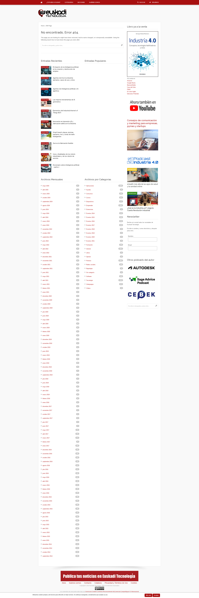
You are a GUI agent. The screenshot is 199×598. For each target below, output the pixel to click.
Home (42, 26)
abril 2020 (45, 323)
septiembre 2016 (47, 461)
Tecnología (44, 67)
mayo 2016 (45, 477)
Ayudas (88, 190)
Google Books (131, 83)
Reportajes (89, 268)
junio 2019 (45, 351)
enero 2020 (45, 335)
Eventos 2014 (90, 213)
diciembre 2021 (47, 256)
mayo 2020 (45, 320)
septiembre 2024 (47, 201)
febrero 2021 (46, 288)
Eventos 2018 (90, 229)
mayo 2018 (45, 386)
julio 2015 (45, 516)
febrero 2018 (46, 398)
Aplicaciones (90, 186)
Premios (88, 260)
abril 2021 (45, 280)
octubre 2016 (46, 457)
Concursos (89, 193)
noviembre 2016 (47, 453)
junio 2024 (45, 209)
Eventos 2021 (90, 241)
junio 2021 (45, 272)
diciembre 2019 (47, 339)
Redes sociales (90, 264)
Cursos (88, 197)
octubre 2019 (46, 347)
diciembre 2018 (47, 367)
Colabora (98, 583)
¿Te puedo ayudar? (53, 2)
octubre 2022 (46, 233)
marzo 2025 (46, 193)
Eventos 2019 (90, 233)
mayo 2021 (45, 276)
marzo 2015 (46, 532)
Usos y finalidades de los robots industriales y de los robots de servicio (64, 156)
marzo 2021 (46, 284)
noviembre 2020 (47, 300)
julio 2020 (45, 312)
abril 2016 (45, 481)
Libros (88, 253)
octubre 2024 (46, 197)
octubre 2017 (46, 414)
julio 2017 (45, 422)
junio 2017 (45, 426)
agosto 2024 (46, 205)
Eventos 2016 (90, 221)
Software (89, 276)
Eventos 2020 (90, 237)
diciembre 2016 (47, 449)
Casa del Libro (131, 87)
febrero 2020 (46, 331)
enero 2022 (45, 253)
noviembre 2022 (47, 229)
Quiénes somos (94, 2)
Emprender (89, 205)
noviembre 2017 (47, 410)
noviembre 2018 (47, 371)
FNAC (129, 89)
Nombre (130, 236)
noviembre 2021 (47, 260)
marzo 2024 (46, 221)
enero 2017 (45, 446)
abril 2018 (45, 390)
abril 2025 (45, 190)
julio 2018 (45, 379)
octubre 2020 (46, 304)
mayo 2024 (45, 213)
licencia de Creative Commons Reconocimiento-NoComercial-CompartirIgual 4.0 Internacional (112, 591)
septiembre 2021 (47, 268)
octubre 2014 (46, 552)
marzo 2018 (46, 394)
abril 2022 (45, 249)
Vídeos (88, 288)
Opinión (88, 256)
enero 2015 (45, 540)
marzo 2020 (46, 327)
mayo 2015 (45, 524)
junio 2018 (45, 383)
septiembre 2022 (47, 237)
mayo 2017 (45, 430)
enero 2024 (45, 225)
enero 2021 (45, 292)
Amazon (129, 80)
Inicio (64, 583)
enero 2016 (45, 493)
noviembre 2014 (47, 548)
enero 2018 (45, 402)
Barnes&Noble (131, 85)
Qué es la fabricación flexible (63, 143)
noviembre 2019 (47, 343)
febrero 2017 (46, 442)
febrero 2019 (46, 359)
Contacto (87, 583)
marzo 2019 (46, 355)
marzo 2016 (46, 485)
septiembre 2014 (47, 556)
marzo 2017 (46, 438)
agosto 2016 (46, 465)
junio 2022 (45, 241)
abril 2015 (45, 528)
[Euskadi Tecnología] (52, 17)
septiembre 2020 (47, 308)
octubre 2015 (46, 505)
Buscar (142, 2)
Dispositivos (90, 201)
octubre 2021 (46, 264)
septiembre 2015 (47, 509)
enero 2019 (45, 363)
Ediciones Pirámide (133, 94)
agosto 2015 (46, 513)
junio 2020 (45, 316)
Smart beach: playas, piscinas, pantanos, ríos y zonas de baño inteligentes (64, 134)
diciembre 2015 (47, 497)
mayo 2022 (45, 245)
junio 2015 (45, 520)
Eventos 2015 (90, 217)
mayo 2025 (45, 186)
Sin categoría (90, 272)
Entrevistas (89, 209)
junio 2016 (45, 473)
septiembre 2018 (47, 375)
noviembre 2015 (47, 501)
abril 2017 (45, 434)
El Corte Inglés (131, 91)
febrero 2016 (46, 489)
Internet (88, 249)
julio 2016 (45, 469)
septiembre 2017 (47, 418)
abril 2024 (45, 217)
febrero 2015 (46, 536)
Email (130, 245)
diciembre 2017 (47, 406)
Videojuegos (90, 284)
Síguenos (155, 2)
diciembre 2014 (47, 544)
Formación (89, 245)
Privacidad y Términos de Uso (116, 583)
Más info (148, 595)
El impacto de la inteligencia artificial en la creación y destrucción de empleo (66, 69)
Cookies (134, 583)
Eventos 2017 (90, 225)
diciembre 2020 (47, 296)
